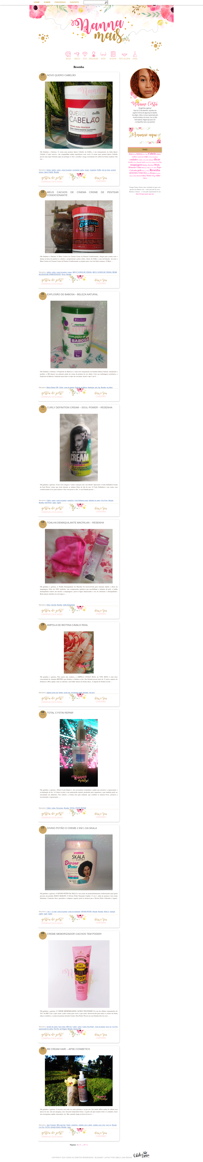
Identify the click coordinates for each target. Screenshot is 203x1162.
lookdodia (153, 162)
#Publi (131, 154)
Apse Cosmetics (51, 1125)
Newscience (59, 808)
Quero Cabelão (48, 172)
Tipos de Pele (132, 176)
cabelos (54, 170)
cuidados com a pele (143, 160)
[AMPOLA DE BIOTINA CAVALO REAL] (79, 652)
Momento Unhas (134, 167)
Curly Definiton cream (81, 500)
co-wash (54, 912)
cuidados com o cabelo (85, 1125)
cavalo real (67, 692)
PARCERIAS (60, 2)
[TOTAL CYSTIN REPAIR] (79, 752)
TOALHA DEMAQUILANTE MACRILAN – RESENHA (75, 522)
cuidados (134, 159)
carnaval (140, 157)
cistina (53, 808)
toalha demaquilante (69, 605)
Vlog (153, 176)
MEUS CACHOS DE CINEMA (82, 272)
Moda (157, 164)
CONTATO (74, 2)
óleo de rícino (106, 170)
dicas (157, 159)
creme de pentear (67, 170)
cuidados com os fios (99, 1125)
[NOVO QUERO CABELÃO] (79, 114)
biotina (49, 170)
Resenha (56, 172)
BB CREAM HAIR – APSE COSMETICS (68, 1049)
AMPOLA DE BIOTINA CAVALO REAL (67, 625)
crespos (87, 170)
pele (140, 170)
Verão (148, 175)
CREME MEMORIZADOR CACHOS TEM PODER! (74, 933)
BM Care (69, 1027)
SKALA (106, 912)
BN (57, 387)
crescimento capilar (78, 170)
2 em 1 (49, 912)
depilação (151, 160)
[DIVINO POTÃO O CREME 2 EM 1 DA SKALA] (79, 862)
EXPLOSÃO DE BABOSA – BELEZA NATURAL (72, 294)
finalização (91, 387)
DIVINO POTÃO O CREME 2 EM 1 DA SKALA (72, 828)
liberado (110, 500)
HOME (37, 2)
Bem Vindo (145, 154)
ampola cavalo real (52, 692)
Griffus (99, 170)
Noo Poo (56, 1029)
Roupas (153, 173)
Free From (104, 500)
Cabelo (61, 387)
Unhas (143, 175)
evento (130, 162)
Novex (64, 274)
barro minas (62, 1027)
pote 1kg (97, 387)
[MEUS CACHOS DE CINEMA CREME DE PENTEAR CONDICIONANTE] (79, 227)
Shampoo (158, 173)
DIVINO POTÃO (86, 912)
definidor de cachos (94, 500)
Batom (134, 154)
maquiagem (136, 164)
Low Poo (115, 1027)
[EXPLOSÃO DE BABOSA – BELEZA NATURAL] (79, 334)
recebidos (147, 170)
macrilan (53, 605)
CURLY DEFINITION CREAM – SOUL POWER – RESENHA (79, 407)
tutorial (138, 176)
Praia (143, 170)
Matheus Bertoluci (148, 165)
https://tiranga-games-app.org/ (145, 194)
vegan (54, 502)
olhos (155, 167)
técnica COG (77, 1029)
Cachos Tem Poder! (88, 1027)
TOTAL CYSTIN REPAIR (60, 712)
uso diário (110, 387)
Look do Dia (148, 162)
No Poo (47, 1127)
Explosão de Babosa (81, 387)
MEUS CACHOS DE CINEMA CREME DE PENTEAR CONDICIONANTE (83, 194)
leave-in (108, 1125)
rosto (148, 173)
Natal (148, 167)
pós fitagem (63, 1029)
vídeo (158, 175)
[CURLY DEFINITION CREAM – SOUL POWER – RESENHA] (79, 447)
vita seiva (92, 692)
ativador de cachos (52, 1027)
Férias (134, 162)
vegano (59, 502)
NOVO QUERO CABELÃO (61, 75)
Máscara (144, 167)
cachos (59, 170)
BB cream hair (61, 1125)
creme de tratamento (74, 912)
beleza (48, 605)
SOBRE (47, 2)
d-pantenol (93, 170)
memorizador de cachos (46, 1029)
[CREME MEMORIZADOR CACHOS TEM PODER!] (79, 973)
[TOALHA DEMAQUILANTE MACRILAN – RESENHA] (79, 555)
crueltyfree (70, 500)
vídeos (145, 178)
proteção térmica (56, 1127)
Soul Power (48, 502)
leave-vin (108, 1027)
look (143, 162)
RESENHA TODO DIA (138, 173)
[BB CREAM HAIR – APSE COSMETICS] (79, 1080)
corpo (145, 156)
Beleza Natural (51, 387)
